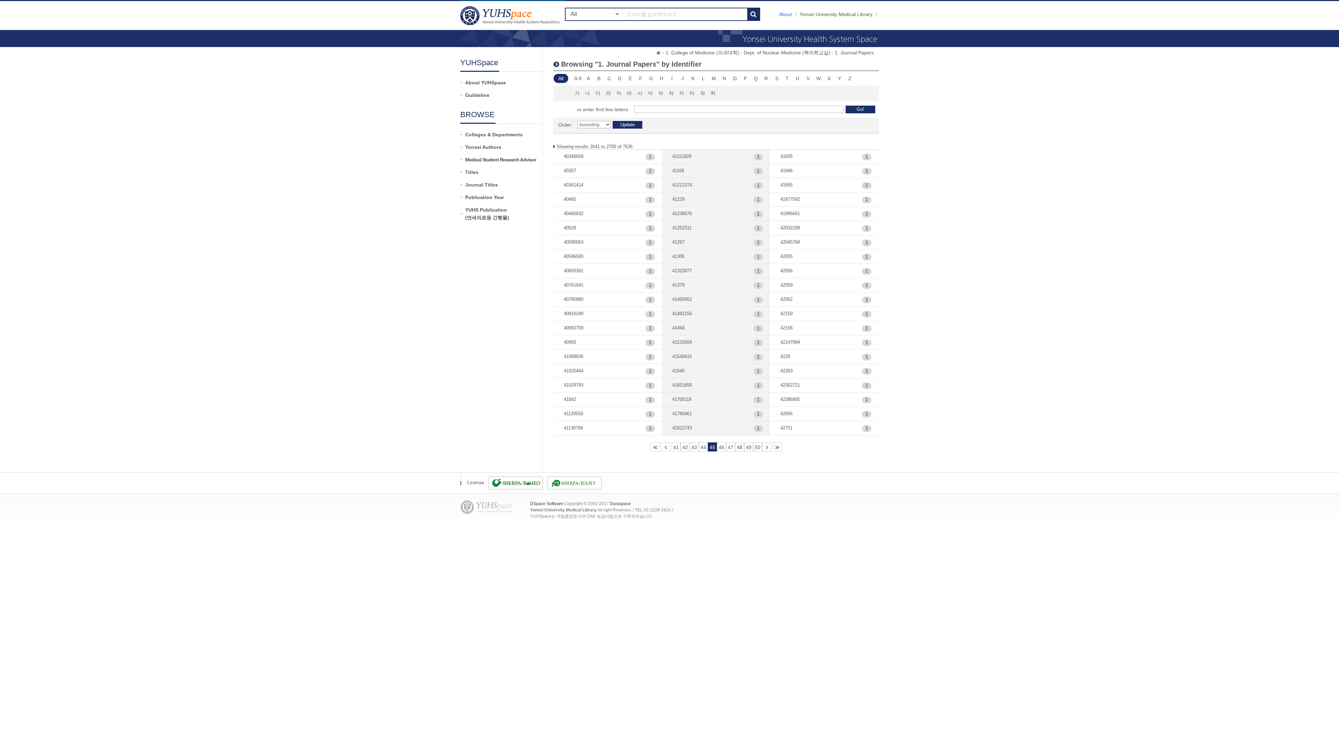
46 (721, 447)
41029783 (573, 385)
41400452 (682, 299)
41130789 (573, 428)
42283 (786, 370)
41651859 (682, 385)
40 (665, 446)
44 (703, 447)
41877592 (790, 199)
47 (730, 447)
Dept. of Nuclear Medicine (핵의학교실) (787, 52)
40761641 (573, 285)
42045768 (790, 242)
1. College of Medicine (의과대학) (702, 52)
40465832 (573, 213)
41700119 (681, 399)
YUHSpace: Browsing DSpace (510, 15)
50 (758, 447)
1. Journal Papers (854, 52)
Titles (471, 172)
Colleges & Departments (494, 134)
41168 (678, 170)
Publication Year (484, 197)
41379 (678, 285)
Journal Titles (481, 185)
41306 (678, 256)
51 (766, 446)
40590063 (573, 242)
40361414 (573, 185)
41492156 (682, 313)
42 (685, 447)
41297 (678, 242)
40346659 (573, 156)
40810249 (573, 313)
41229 (678, 199)
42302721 (790, 385)
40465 (570, 199)
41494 (678, 327)
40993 (570, 342)
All (560, 78)
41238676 (682, 213)
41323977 (682, 270)
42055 (786, 256)
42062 (786, 299)
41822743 (682, 428)
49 (748, 447)
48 (739, 447)
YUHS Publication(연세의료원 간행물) (487, 213)
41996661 (790, 213)
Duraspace (620, 503)
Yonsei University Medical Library (836, 14)
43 (694, 447)
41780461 (682, 413)
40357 (570, 170)
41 (676, 447)
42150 (786, 313)
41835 (786, 156)
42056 (786, 270)
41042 (570, 399)
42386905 (790, 399)
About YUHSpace (485, 82)
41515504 (682, 342)
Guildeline (477, 95)
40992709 (573, 327)
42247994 (790, 342)
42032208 (790, 227)
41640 (678, 370)
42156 (786, 327)
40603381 (573, 270)
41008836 (573, 356)
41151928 (681, 156)
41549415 (682, 356)
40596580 (573, 256)
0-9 (578, 78)
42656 (786, 413)
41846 (786, 170)
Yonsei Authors (483, 147)
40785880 (573, 299)
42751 (786, 428)
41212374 (682, 185)
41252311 (681, 227)
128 (777, 446)
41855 (786, 185)
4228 (785, 356)
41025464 (573, 370)
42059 (786, 285)
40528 (570, 227)
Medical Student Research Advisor (500, 159)
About (785, 14)
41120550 (573, 413)
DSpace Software (546, 503)
